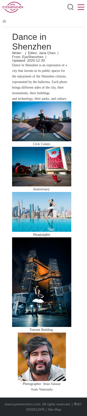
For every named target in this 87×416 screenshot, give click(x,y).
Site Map (54, 409)
